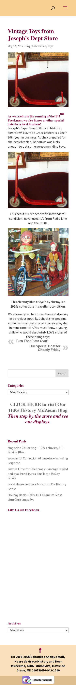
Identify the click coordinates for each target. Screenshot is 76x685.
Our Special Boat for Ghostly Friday (44, 348)
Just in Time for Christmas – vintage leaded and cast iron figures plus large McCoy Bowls (38, 473)
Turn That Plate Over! (32, 341)
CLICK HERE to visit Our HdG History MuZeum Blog (38, 407)
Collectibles (39, 46)
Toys (50, 46)
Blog (27, 46)
